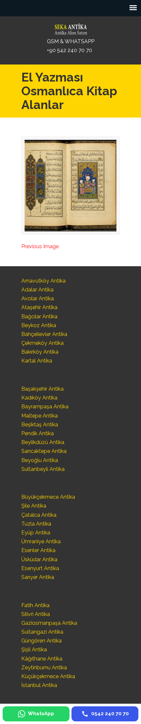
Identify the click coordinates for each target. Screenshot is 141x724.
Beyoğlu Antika (39, 460)
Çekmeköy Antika (42, 343)
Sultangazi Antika (42, 632)
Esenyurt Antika (40, 568)
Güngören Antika (41, 641)
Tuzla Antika (36, 524)
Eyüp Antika (35, 532)
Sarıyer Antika (37, 577)
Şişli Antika (34, 649)
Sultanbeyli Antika (43, 469)
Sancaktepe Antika (44, 451)
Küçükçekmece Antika (48, 676)
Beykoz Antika (38, 325)
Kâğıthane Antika (41, 659)
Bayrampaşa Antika (45, 406)
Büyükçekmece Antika (48, 497)
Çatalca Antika (38, 515)
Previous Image (40, 246)
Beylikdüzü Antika (42, 442)
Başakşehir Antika (42, 389)
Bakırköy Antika (39, 352)
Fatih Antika (35, 605)
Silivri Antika (35, 614)
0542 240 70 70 (70, 27)
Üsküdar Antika (39, 559)
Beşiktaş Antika (39, 424)
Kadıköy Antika (39, 398)
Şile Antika (33, 506)
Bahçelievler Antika (44, 334)
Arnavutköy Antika (43, 281)
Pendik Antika (37, 433)
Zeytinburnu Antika (44, 667)
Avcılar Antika (37, 298)
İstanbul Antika (39, 685)
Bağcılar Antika (39, 316)
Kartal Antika (36, 361)
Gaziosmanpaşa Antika (49, 623)
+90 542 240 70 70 (69, 50)
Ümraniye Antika (41, 541)
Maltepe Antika (39, 416)
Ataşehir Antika (39, 307)
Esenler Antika (38, 550)
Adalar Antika (37, 290)
